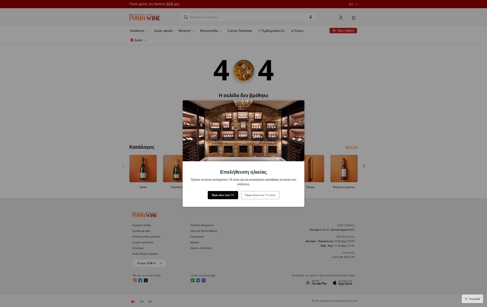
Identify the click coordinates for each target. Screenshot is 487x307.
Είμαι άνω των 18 (223, 195)
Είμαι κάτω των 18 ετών (260, 195)
